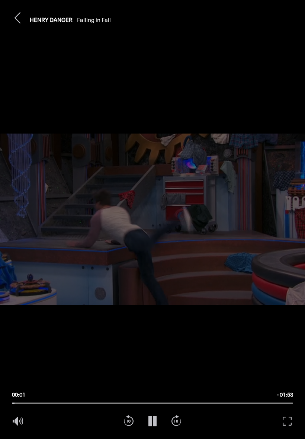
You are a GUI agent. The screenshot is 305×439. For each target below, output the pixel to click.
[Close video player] (18, 18)
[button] (18, 18)
